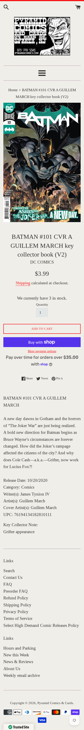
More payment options (42, 351)
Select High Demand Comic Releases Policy (41, 625)
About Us (11, 668)
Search (9, 570)
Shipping (23, 283)
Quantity (42, 304)
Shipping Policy (17, 605)
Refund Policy (15, 598)
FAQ (7, 584)
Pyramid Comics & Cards (55, 703)
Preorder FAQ (15, 591)
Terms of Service (17, 618)
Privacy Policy (15, 611)
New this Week (16, 655)
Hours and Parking (19, 648)
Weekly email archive (21, 675)
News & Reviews (18, 661)
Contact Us (12, 577)
